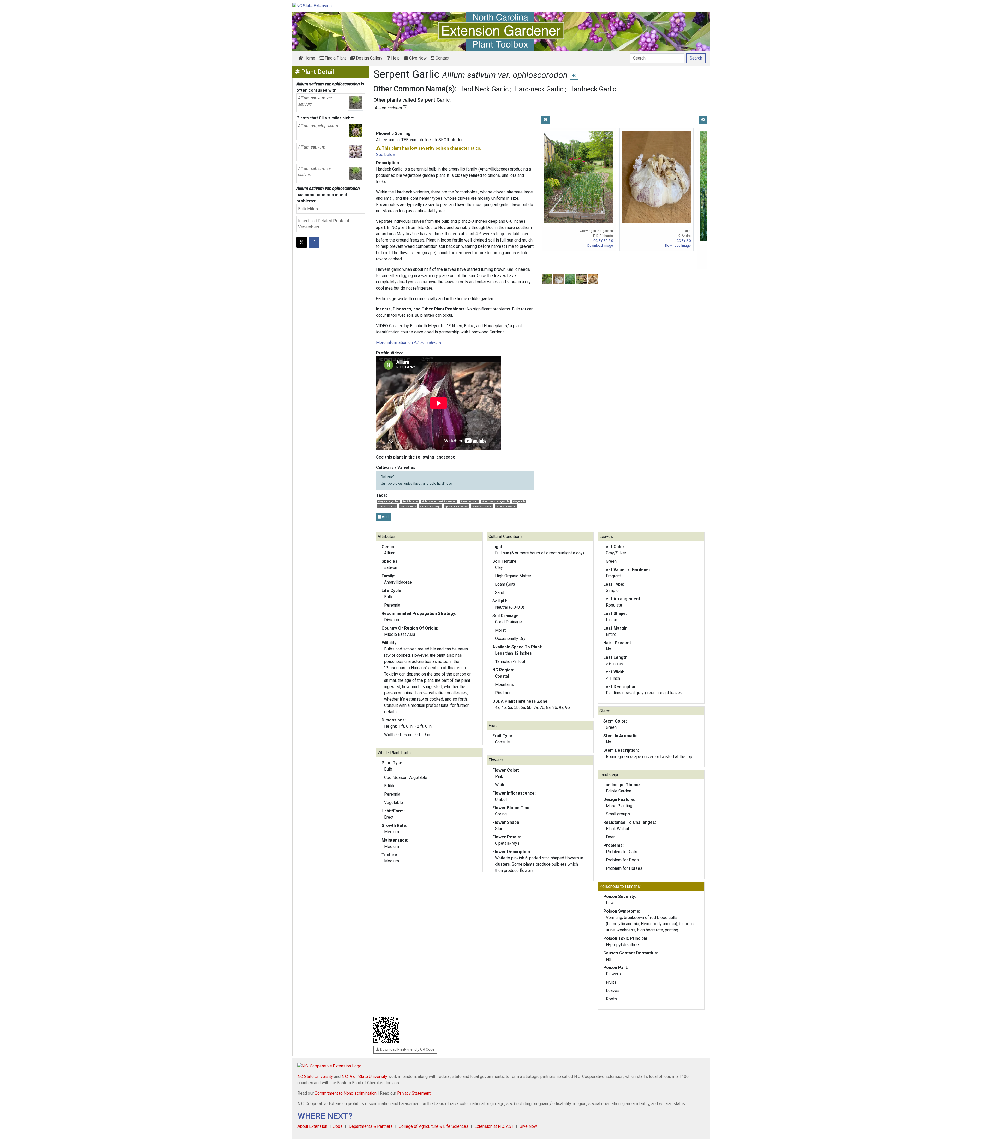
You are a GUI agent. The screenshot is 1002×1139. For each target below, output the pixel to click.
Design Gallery (369, 58)
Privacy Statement (414, 1093)
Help (395, 58)
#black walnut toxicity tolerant (439, 501)
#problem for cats (482, 506)
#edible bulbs (410, 501)
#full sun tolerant (506, 506)
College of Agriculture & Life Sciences (433, 1126)
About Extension (312, 1126)
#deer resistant (469, 501)
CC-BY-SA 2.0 (603, 241)
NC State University (315, 1076)
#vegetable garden (388, 501)
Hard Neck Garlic (484, 89)
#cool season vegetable (495, 501)
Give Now (417, 58)
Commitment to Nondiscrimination (346, 1093)
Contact (441, 58)
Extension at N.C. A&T (494, 1126)
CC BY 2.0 (684, 241)
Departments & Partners (371, 1126)
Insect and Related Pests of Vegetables (323, 224)
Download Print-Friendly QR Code (406, 1049)
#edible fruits (408, 506)
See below (386, 154)
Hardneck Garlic (592, 89)
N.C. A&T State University (364, 1076)
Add (385, 517)
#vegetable (519, 501)
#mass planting (387, 506)
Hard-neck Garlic (538, 89)
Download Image (600, 246)
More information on (408, 342)
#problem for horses (456, 506)
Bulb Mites (308, 208)
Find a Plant (335, 58)
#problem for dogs (430, 506)
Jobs (338, 1126)
